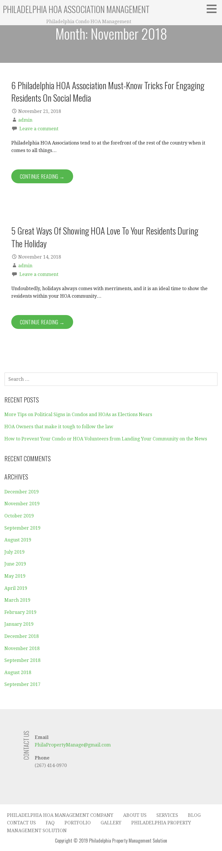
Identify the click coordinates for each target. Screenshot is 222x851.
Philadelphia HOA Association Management (76, 9)
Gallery (111, 823)
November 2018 (22, 648)
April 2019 (15, 588)
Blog (194, 815)
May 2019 (14, 576)
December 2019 (21, 492)
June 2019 (15, 564)
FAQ (50, 823)
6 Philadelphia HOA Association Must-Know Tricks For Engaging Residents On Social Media (107, 91)
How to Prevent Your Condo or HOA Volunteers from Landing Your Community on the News (105, 439)
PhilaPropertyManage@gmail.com (73, 745)
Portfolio (77, 823)
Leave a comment (38, 128)
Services (167, 815)
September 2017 (22, 684)
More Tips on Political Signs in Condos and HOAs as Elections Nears (78, 414)
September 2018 (22, 660)
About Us (135, 815)
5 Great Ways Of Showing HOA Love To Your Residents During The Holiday (104, 237)
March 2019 (17, 600)
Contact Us (21, 823)
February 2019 (20, 612)
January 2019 (19, 624)
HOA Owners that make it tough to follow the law (58, 426)
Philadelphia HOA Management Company (60, 815)
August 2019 (17, 540)
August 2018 (17, 672)
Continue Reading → (42, 176)
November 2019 (22, 503)
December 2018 (21, 636)
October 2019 (19, 516)
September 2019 (22, 528)
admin (25, 120)
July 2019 (14, 552)
